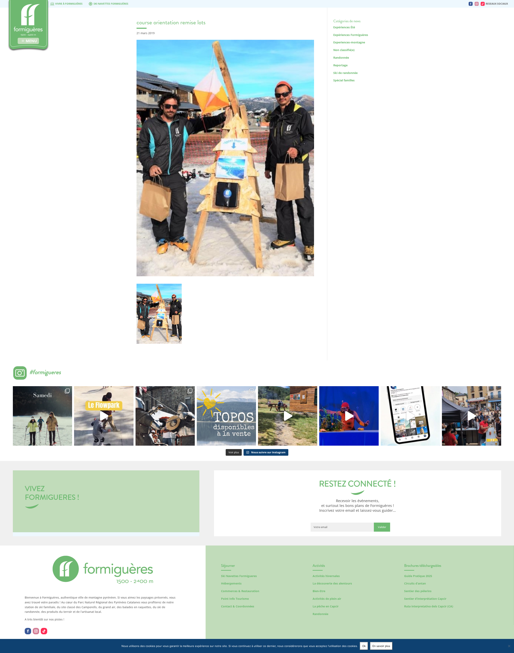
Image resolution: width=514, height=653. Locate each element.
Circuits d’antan (415, 583)
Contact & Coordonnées (237, 606)
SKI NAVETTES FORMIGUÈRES (111, 3)
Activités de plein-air (327, 599)
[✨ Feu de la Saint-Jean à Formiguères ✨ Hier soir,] (471, 415)
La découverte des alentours (332, 583)
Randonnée (341, 57)
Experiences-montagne (349, 42)
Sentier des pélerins (417, 591)
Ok (364, 646)
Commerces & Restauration (240, 591)
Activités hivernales (326, 576)
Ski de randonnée (345, 73)
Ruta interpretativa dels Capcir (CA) (428, 606)
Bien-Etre (319, 591)
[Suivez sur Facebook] (28, 631)
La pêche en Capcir (326, 606)
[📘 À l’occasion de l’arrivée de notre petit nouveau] (226, 415)
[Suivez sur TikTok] (44, 631)
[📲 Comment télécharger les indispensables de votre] (410, 415)
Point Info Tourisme (235, 599)
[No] (509, 646)
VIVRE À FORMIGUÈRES (69, 3)
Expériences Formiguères (350, 35)
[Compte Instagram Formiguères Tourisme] (477, 3)
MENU (31, 40)
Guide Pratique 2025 (418, 576)
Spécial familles (344, 80)
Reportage (340, 65)
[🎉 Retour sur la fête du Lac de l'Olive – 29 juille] (287, 415)
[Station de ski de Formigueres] (103, 582)
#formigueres (45, 372)
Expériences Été (344, 27)
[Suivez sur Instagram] (36, 631)
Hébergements (231, 583)
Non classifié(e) (344, 50)
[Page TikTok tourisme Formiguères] (483, 3)
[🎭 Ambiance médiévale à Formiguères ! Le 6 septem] (165, 415)
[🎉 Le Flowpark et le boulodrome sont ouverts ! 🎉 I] (103, 415)
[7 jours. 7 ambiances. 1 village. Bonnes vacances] (42, 415)
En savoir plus (381, 646)
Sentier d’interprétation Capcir (425, 599)
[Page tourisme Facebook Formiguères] (471, 3)
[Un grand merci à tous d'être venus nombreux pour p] (348, 415)
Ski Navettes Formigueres (239, 576)
